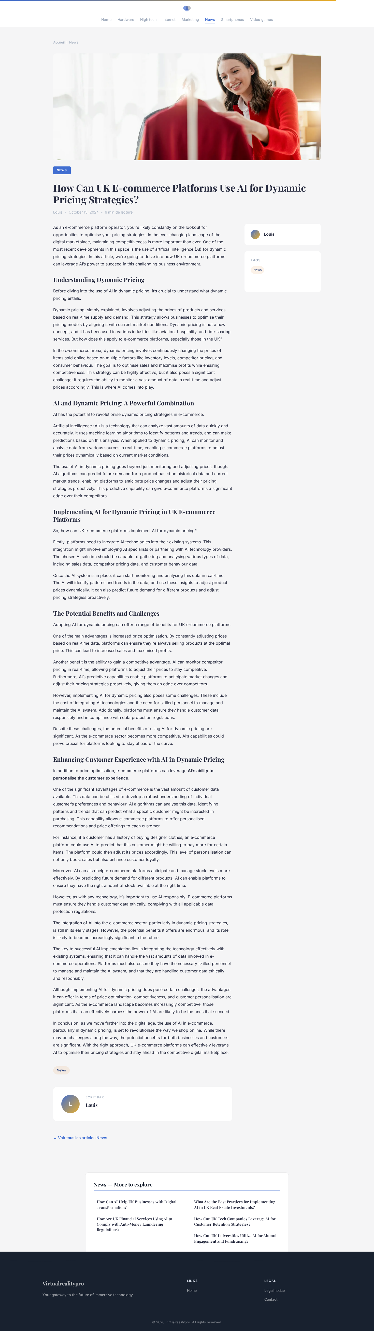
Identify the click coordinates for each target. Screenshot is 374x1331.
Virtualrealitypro (63, 1283)
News (210, 19)
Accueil (59, 42)
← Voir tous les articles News (80, 1137)
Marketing (190, 19)
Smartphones (232, 19)
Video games (261, 19)
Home (106, 19)
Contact (271, 1299)
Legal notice (274, 1290)
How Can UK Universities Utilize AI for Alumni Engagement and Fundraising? (235, 1238)
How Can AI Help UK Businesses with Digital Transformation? (137, 1204)
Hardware (126, 19)
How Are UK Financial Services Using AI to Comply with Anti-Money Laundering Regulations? (134, 1224)
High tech (148, 19)
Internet (169, 19)
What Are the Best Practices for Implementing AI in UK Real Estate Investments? (234, 1204)
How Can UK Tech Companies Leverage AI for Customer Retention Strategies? (235, 1221)
